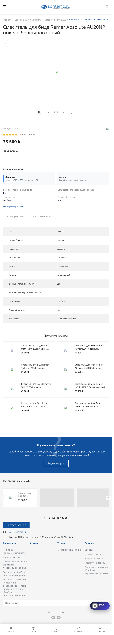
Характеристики (14, 216)
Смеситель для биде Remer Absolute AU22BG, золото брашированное (35, 406)
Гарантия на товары (95, 562)
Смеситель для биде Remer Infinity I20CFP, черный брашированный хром (89, 348)
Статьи (34, 543)
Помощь (89, 543)
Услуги (61, 543)
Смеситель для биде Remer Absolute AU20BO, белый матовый (89, 368)
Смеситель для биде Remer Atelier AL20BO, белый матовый (35, 368)
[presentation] (3, 497)
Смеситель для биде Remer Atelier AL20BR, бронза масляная (89, 406)
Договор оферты (11, 557)
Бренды (89, 549)
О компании (9, 543)
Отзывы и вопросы (43, 216)
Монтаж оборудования (69, 549)
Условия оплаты (93, 554)
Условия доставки (94, 558)
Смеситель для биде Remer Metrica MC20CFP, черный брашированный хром (35, 348)
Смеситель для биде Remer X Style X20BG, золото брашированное (36, 387)
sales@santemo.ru (16, 531)
